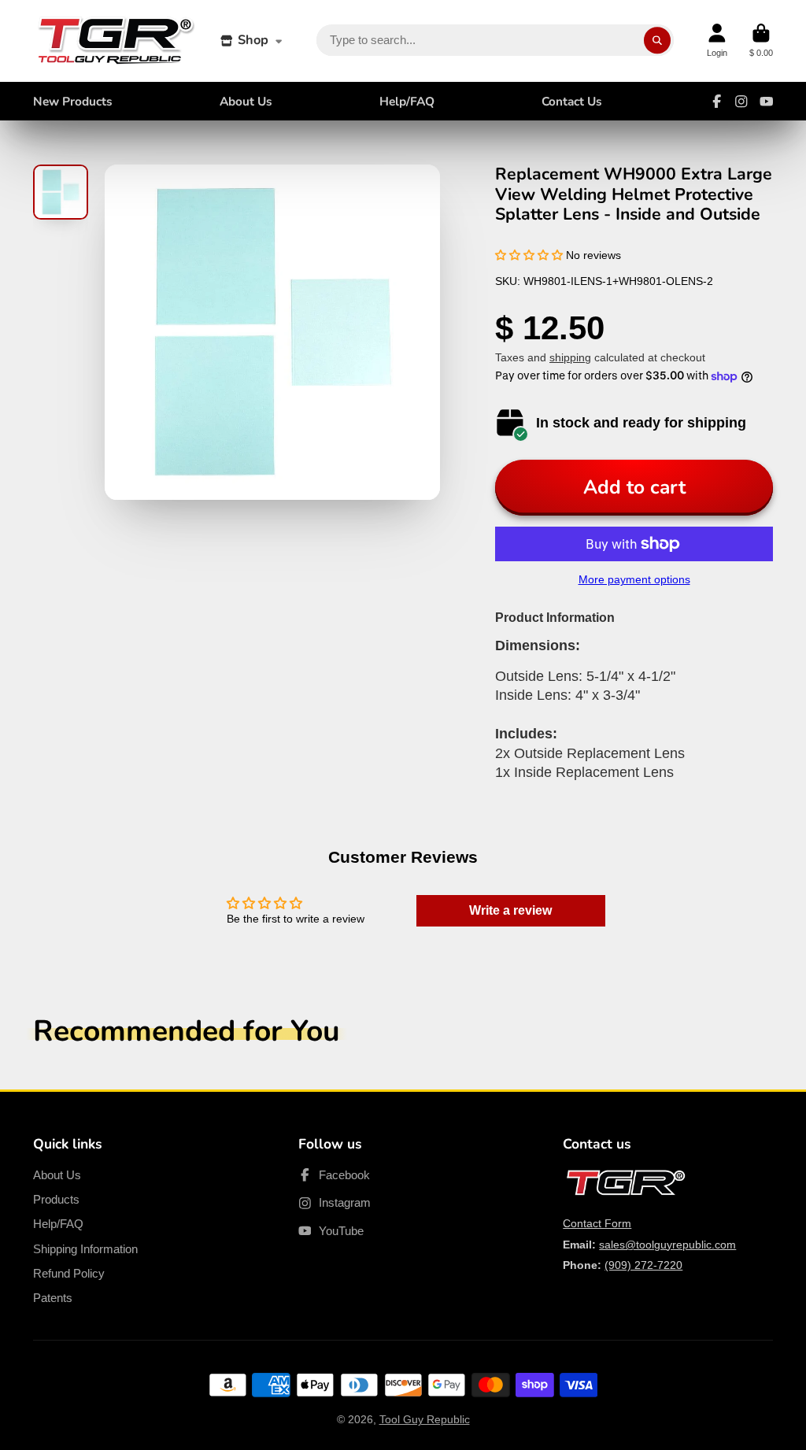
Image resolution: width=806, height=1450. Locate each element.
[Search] (657, 41)
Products (56, 1199)
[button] (529, 255)
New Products (73, 101)
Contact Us (572, 101)
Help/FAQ (406, 101)
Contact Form (597, 1223)
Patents (52, 1297)
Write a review (510, 910)
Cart (761, 40)
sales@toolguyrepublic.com (667, 1244)
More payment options (634, 579)
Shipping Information (85, 1249)
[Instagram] (741, 101)
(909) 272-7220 (643, 1265)
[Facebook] (717, 101)
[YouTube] (767, 101)
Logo (115, 41)
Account (717, 40)
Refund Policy (69, 1273)
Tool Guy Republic (424, 1419)
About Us (246, 101)
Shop (253, 40)
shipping (570, 357)
